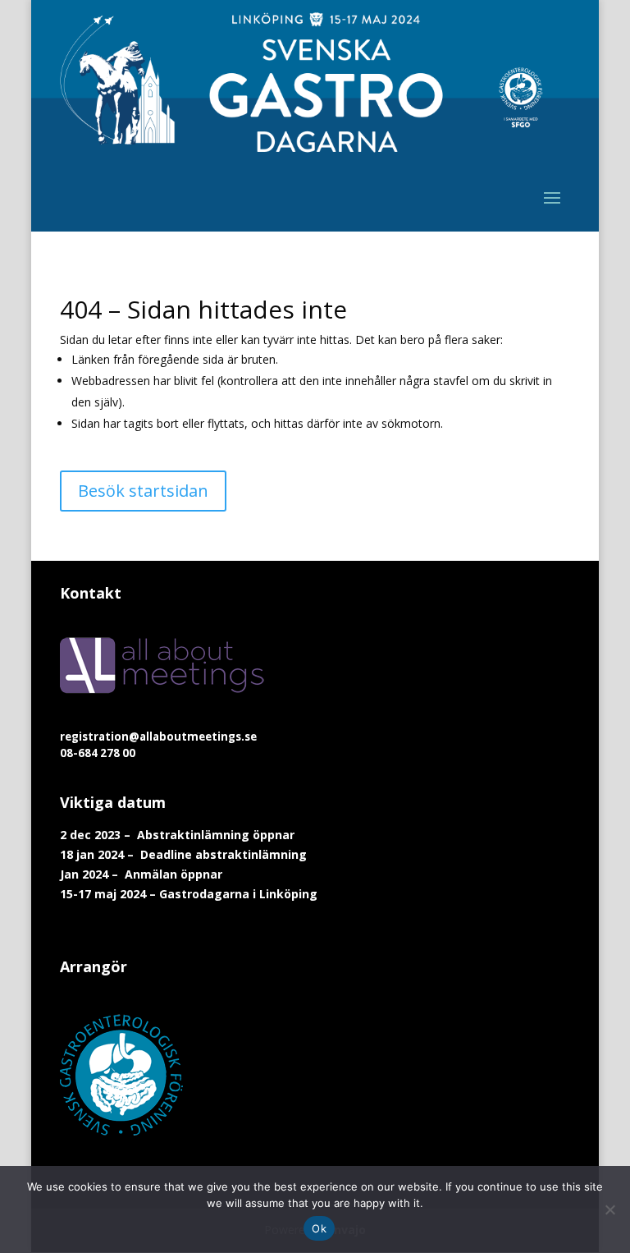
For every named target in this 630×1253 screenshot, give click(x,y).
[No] (609, 1209)
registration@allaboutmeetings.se (158, 736)
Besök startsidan (143, 491)
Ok (319, 1228)
